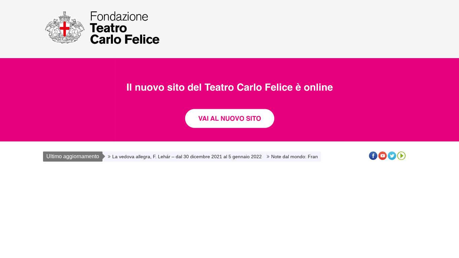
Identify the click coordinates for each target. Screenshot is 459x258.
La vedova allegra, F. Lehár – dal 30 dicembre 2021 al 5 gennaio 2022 (187, 156)
